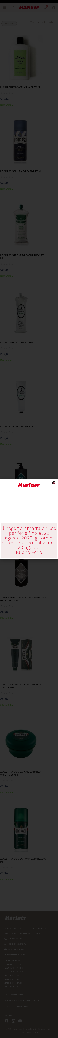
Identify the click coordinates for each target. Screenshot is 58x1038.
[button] (54, 483)
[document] (29, 519)
